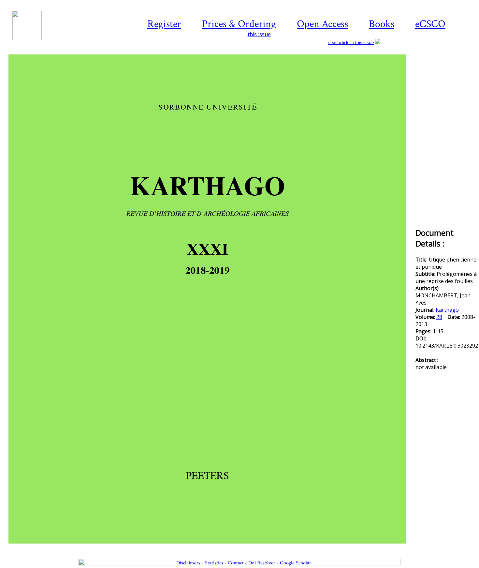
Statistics (214, 563)
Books (381, 24)
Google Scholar (295, 563)
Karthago (447, 309)
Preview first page (211, 547)
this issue (259, 34)
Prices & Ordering (239, 24)
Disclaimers (188, 563)
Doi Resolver (261, 563)
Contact (236, 563)
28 (439, 317)
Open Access (322, 24)
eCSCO (430, 24)
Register (164, 24)
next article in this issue (351, 42)
